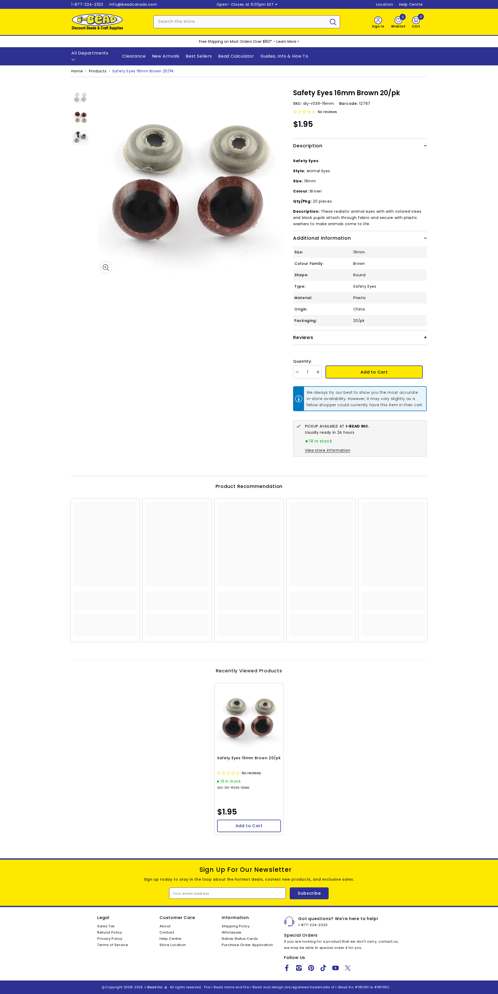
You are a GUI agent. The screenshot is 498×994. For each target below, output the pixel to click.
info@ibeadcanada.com (133, 4)
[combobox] (240, 21)
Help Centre (411, 4)
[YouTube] (335, 968)
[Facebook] (287, 968)
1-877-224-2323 (87, 4)
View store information (327, 450)
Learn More (286, 41)
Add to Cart (374, 372)
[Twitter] (348, 968)
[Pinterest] (311, 968)
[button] (304, 111)
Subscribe (309, 893)
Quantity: (302, 361)
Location (384, 4)
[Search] (247, 22)
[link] (105, 604)
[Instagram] (299, 968)
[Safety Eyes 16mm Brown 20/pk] (249, 718)
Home (77, 71)
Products (98, 71)
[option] (191, 182)
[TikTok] (323, 968)
